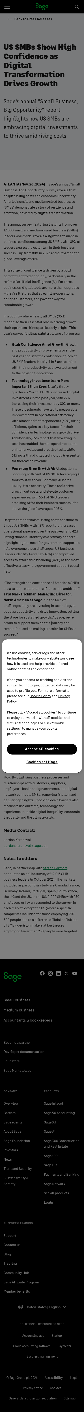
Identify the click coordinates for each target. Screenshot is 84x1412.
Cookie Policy (40, 696)
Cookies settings (42, 762)
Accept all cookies (42, 749)
